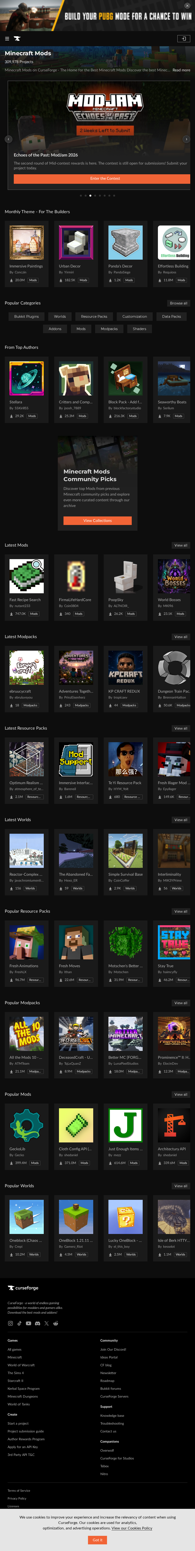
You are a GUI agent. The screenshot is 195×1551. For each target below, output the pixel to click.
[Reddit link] (55, 1323)
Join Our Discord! (113, 1349)
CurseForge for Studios (117, 1458)
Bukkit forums (110, 1388)
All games (14, 1349)
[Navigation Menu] (7, 38)
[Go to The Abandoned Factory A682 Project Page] (76, 862)
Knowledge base (112, 1416)
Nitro (104, 1474)
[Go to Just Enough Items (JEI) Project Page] (125, 1137)
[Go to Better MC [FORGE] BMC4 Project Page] (125, 1045)
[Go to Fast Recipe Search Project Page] (27, 587)
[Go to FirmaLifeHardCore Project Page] (76, 587)
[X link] (46, 1323)
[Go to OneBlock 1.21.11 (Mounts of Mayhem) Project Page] (76, 1228)
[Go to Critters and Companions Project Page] (76, 390)
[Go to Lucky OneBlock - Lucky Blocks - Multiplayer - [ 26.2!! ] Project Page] (125, 1228)
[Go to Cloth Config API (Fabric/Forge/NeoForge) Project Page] (76, 1137)
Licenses (13, 1506)
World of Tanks (19, 1404)
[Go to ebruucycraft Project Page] (27, 679)
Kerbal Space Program (24, 1388)
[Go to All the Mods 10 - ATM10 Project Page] (27, 1045)
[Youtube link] (28, 1323)
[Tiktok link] (19, 1323)
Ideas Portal (108, 1357)
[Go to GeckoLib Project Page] (27, 1137)
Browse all (178, 303)
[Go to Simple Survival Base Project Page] (125, 862)
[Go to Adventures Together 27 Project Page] (76, 679)
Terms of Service (19, 1490)
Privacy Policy (17, 1498)
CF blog (106, 1365)
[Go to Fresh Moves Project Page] (76, 953)
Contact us (108, 1431)
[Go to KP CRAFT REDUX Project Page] (125, 679)
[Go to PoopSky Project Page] (125, 587)
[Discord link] (37, 1323)
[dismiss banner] (187, 6)
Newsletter (108, 1373)
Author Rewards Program (26, 1439)
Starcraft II (15, 1381)
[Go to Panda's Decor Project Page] (125, 254)
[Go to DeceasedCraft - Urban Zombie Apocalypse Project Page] (76, 1045)
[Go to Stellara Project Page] (27, 390)
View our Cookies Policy (132, 1528)
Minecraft (15, 1357)
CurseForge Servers (114, 1396)
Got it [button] (97, 1540)
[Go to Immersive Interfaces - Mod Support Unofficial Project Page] (76, 770)
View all (181, 545)
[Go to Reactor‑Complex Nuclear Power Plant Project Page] (27, 862)
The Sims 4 (16, 1373)
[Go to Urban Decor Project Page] (76, 254)
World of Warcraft (21, 1365)
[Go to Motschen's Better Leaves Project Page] (125, 953)
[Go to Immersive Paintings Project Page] (27, 254)
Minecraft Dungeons (23, 1396)
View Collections (97, 521)
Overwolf (107, 1450)
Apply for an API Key (23, 1447)
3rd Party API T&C (21, 1455)
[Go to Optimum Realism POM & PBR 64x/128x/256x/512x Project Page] (27, 770)
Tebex (104, 1466)
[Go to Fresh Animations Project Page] (27, 953)
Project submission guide (26, 1431)
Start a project (18, 1423)
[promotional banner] (97, 15)
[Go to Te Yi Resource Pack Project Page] (125, 770)
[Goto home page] (17, 38)
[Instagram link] (10, 1323)
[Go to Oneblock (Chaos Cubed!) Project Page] (27, 1228)
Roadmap (107, 1381)
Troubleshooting (112, 1423)
